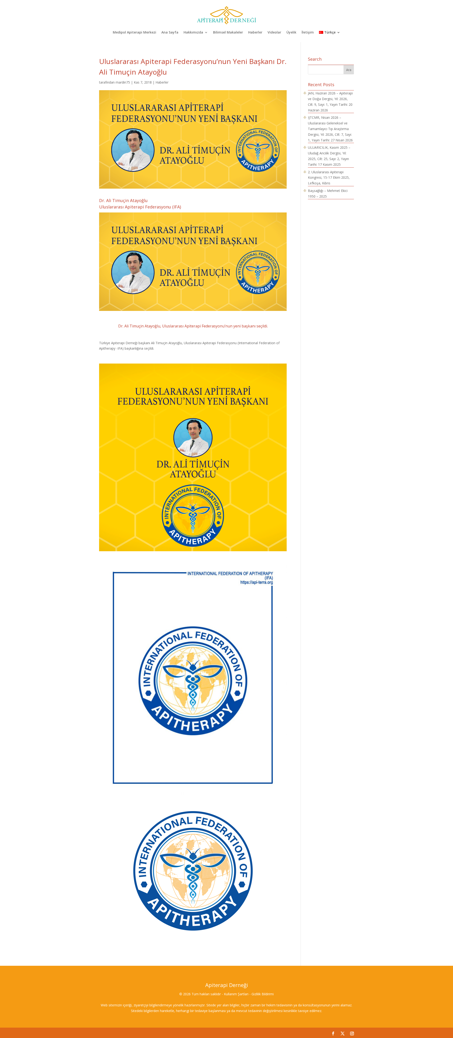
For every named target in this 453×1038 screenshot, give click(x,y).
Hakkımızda (193, 32)
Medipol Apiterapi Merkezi (134, 32)
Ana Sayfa (169, 32)
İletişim (308, 32)
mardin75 (123, 82)
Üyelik (291, 32)
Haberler (255, 32)
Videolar (274, 32)
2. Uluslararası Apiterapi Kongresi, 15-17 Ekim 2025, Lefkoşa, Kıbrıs (329, 178)
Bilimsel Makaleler (228, 32)
